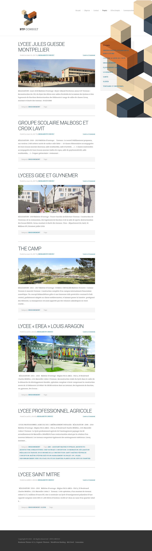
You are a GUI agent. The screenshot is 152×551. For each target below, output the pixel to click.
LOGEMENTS (108, 72)
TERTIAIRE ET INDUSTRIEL (113, 86)
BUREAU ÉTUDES (37, 450)
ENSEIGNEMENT (34, 107)
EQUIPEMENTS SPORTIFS (113, 67)
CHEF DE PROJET (50, 450)
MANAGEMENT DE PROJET (61, 455)
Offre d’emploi (115, 10)
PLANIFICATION (69, 458)
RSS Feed (70, 542)
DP (39, 452)
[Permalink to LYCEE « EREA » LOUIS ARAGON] (56, 354)
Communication (129, 10)
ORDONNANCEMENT (26, 458)
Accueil (78, 10)
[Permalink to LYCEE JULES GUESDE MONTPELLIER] (56, 73)
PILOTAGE (43, 458)
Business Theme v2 (25, 542)
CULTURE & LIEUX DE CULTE (114, 58)
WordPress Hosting (58, 542)
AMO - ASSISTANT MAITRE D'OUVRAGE (61, 447)
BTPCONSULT (40, 19)
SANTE (105, 77)
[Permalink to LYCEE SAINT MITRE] (56, 484)
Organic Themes (42, 542)
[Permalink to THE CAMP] (56, 271)
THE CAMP (29, 249)
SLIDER (43, 507)
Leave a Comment (89, 55)
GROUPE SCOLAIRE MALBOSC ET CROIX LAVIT (53, 125)
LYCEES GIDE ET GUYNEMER (48, 175)
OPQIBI (77, 455)
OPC (73, 455)
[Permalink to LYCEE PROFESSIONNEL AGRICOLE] (56, 420)
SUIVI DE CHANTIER (83, 458)
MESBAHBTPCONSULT (46, 55)
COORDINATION (72, 450)
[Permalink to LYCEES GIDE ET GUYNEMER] (56, 199)
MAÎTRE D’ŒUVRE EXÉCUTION (41, 455)
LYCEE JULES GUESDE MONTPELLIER (41, 47)
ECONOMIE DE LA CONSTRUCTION (52, 452)
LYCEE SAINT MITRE (39, 474)
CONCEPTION (61, 450)
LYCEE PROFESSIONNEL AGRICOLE (55, 411)
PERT (37, 458)
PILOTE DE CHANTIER (55, 458)
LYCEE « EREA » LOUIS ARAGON (51, 326)
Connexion (79, 542)
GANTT (68, 452)
